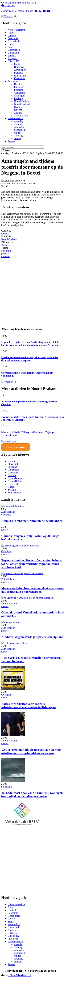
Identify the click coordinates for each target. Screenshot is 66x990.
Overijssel (19, 107)
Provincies (13, 81)
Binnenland (20, 75)
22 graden (9, 5)
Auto (10, 32)
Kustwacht (19, 78)
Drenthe (18, 84)
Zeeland (18, 112)
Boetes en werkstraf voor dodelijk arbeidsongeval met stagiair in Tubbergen (28, 705)
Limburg (18, 98)
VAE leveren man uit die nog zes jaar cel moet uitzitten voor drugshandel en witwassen (31, 751)
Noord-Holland (22, 104)
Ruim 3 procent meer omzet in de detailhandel (31, 520)
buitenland (6, 786)
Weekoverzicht (15, 118)
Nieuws (12, 55)
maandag (18, 121)
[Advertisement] (33, 290)
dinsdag (18, 124)
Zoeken (11, 141)
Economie (13, 38)
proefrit (5, 253)
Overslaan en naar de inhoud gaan (18, 2)
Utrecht (18, 109)
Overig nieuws (16, 447)
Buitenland (13, 52)
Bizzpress (12, 58)
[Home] (6, 16)
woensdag (19, 127)
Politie (17, 64)
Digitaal (12, 35)
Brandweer (19, 67)
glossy (4, 529)
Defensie (18, 72)
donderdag (19, 129)
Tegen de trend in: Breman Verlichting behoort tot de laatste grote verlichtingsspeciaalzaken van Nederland (30, 343)
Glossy (11, 44)
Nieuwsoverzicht (16, 29)
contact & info (8, 11)
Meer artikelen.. (9, 382)
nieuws (4, 233)
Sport (10, 47)
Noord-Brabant (21, 101)
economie (6, 514)
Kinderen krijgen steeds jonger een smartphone (32, 637)
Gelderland (19, 92)
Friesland (18, 89)
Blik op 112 (14, 61)
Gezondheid (14, 41)
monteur (5, 256)
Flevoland (19, 87)
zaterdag (18, 135)
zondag (17, 138)
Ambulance (20, 69)
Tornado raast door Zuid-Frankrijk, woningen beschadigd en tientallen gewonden (32, 794)
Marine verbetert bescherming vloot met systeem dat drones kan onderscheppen (29, 359)
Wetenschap (14, 49)
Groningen (19, 95)
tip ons (29, 11)
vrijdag (17, 132)
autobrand (6, 250)
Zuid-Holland (21, 115)
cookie (21, 11)
